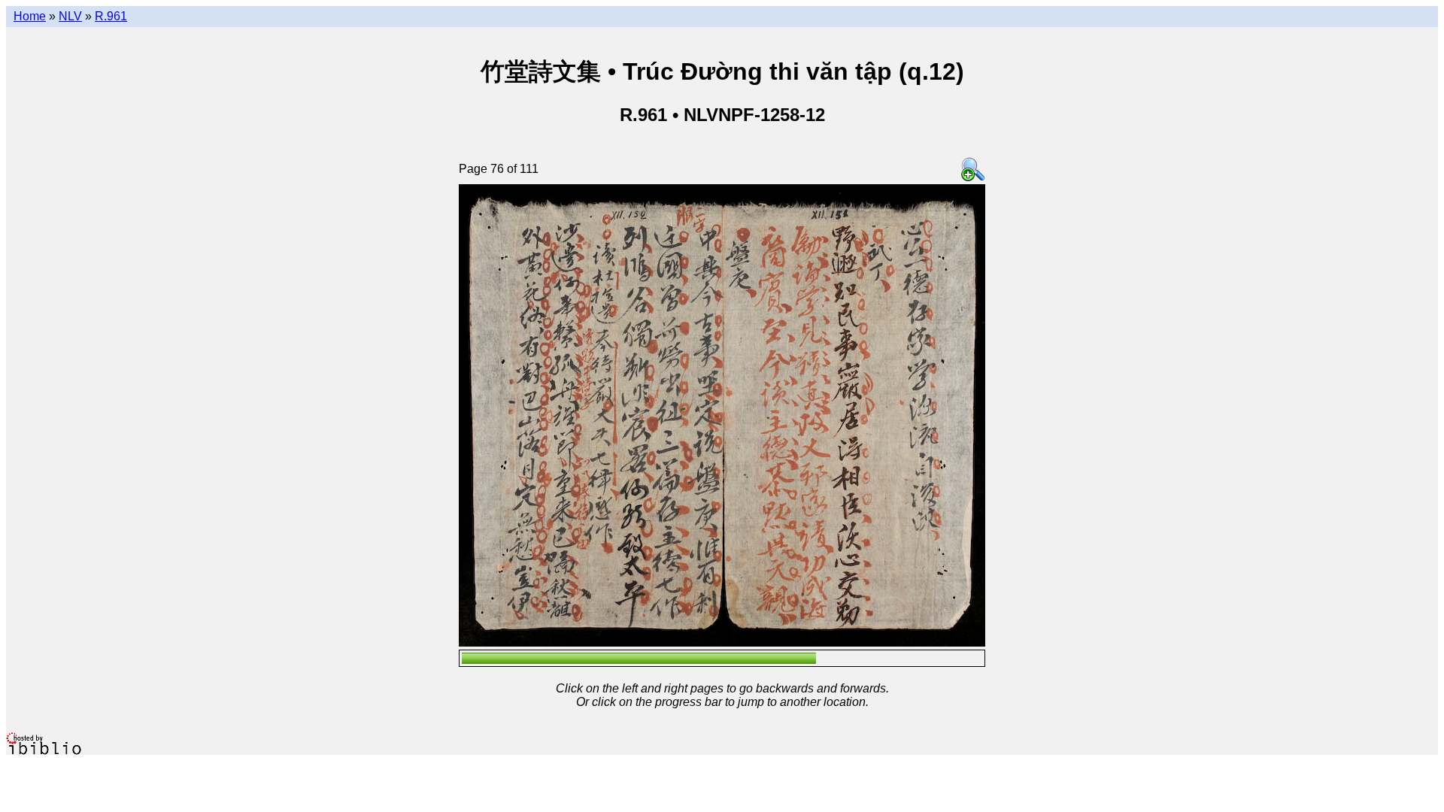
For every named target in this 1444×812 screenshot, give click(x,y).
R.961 (111, 16)
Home (30, 16)
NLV (70, 16)
